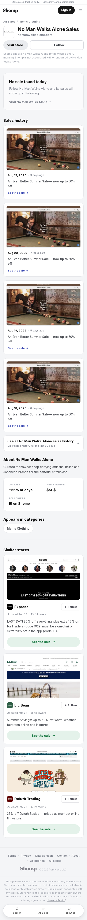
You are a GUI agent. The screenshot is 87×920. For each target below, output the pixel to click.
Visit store (15, 45)
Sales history (15, 120)
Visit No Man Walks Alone (28, 102)
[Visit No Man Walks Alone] (9, 32)
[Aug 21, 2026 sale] (43, 162)
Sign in (66, 10)
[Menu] (80, 10)
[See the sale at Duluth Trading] (43, 792)
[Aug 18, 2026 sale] (43, 395)
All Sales (9, 21)
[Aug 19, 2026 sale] (43, 317)
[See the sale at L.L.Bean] (43, 699)
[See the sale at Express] (43, 602)
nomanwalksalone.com (35, 35)
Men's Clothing (29, 21)
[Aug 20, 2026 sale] (43, 239)
